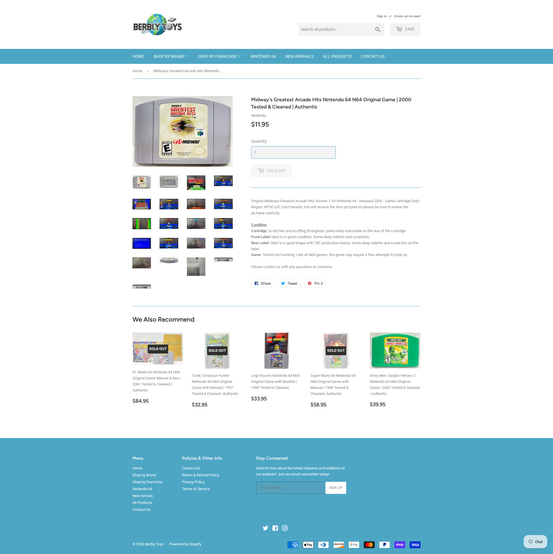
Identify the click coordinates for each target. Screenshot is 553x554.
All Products (337, 56)
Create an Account (407, 16)
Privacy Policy (193, 482)
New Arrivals (299, 56)
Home (138, 56)
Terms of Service (196, 489)
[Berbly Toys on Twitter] (265, 529)
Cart (409, 29)
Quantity (259, 141)
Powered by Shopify (185, 544)
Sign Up (335, 488)
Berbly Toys (154, 544)
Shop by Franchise (218, 56)
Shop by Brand (169, 56)
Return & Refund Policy (200, 475)
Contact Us (373, 56)
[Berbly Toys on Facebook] (275, 529)
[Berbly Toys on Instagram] (285, 529)
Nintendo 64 (263, 56)
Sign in (382, 16)
